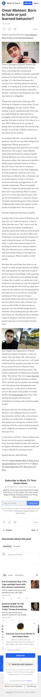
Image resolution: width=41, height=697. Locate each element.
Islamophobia (17, 394)
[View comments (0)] (9, 29)
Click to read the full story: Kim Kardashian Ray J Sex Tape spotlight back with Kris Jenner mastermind (14, 591)
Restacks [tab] (17, 546)
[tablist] (12, 546)
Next (33, 530)
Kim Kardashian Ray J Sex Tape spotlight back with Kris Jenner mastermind (14, 584)
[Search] (37, 575)
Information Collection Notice (25, 511)
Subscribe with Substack (22, 664)
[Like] (4, 29)
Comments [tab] (7, 546)
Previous (9, 530)
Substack (9, 692)
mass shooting (33, 375)
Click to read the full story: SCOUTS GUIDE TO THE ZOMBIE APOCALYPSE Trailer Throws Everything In (14, 613)
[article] (20, 590)
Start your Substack (14, 686)
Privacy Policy (27, 674)
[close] (34, 623)
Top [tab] (4, 575)
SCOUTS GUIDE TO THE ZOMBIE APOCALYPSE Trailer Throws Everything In (14, 607)
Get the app (31, 686)
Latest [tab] (10, 575)
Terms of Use (31, 508)
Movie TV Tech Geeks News (20, 465)
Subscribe (27, 3)
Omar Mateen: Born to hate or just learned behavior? (19, 36)
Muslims (11, 107)
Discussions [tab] (19, 575)
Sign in (36, 3)
